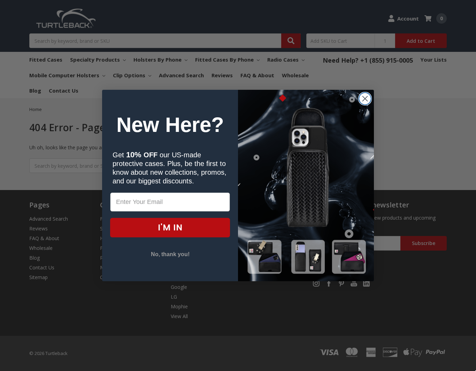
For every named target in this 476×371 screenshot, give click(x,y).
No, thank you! (170, 254)
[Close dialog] (365, 99)
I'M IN (170, 227)
